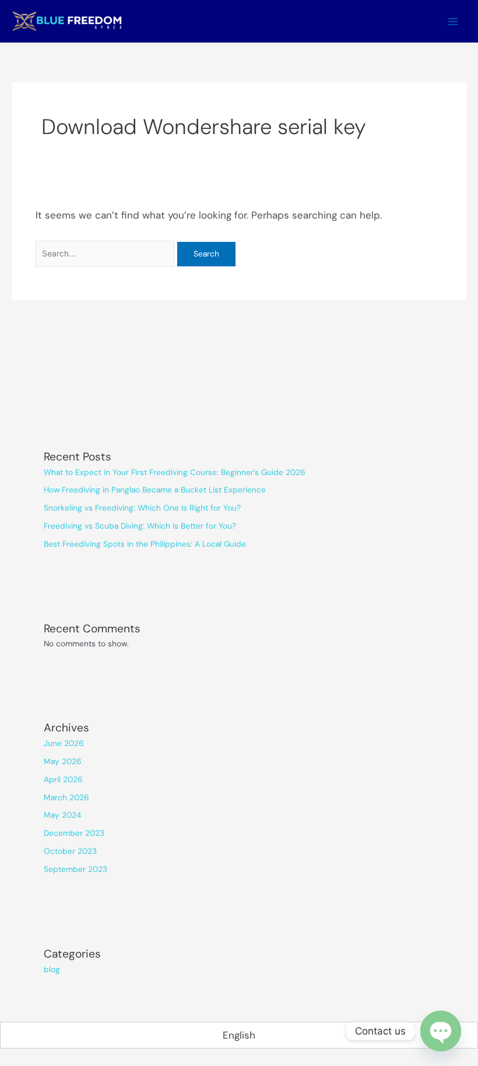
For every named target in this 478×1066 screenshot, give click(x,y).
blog (52, 969)
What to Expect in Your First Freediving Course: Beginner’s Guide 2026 (174, 472)
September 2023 (75, 869)
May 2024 (62, 815)
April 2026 (63, 779)
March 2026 (66, 797)
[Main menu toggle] (453, 21)
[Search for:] (107, 253)
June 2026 (64, 743)
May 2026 (63, 761)
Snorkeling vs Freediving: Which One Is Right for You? (142, 507)
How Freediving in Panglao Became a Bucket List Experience (155, 489)
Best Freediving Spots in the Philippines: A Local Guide (145, 544)
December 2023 (74, 833)
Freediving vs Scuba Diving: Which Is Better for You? (140, 525)
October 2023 (70, 851)
